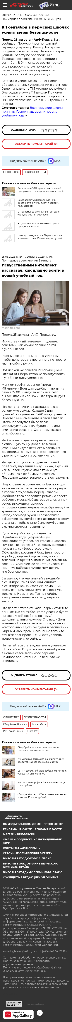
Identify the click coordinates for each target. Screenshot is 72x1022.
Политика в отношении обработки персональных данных (27, 962)
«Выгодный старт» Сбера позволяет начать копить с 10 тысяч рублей (42, 796)
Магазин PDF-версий (19, 834)
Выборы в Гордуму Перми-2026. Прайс (32, 872)
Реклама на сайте (17, 829)
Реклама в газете (48, 829)
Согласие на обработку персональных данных (34, 957)
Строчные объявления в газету (27, 853)
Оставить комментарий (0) (36, 144)
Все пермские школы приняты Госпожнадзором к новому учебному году (32, 111)
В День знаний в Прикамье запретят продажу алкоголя (38, 225)
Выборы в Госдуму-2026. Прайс (27, 858)
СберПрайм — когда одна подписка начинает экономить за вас (38, 749)
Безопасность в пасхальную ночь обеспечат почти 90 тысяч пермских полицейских (38, 203)
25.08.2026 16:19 (12, 256)
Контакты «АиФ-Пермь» (21, 848)
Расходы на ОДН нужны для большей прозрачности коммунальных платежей (41, 189)
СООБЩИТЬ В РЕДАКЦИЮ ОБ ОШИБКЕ (30, 877)
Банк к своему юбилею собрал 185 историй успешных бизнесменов (42, 772)
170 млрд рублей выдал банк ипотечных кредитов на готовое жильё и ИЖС (41, 760)
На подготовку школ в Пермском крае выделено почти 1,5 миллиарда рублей (40, 237)
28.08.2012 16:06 (12, 15)
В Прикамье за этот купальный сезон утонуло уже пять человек (39, 213)
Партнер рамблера (35, 1004)
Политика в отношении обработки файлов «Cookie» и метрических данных (32, 969)
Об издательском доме (22, 824)
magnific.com (11, 328)
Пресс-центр (53, 824)
